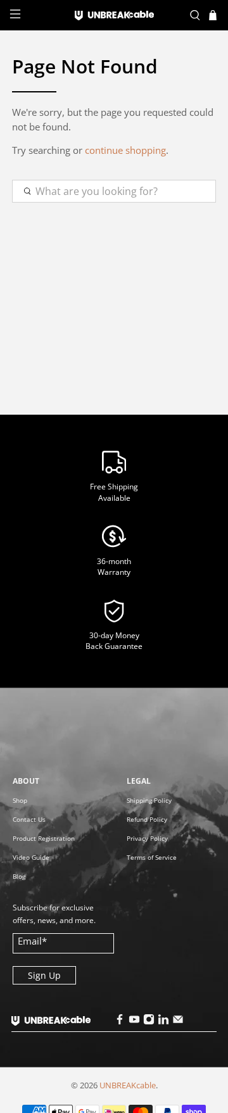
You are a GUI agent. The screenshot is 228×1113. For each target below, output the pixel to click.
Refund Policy (147, 819)
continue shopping (125, 150)
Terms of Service (152, 857)
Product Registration (44, 838)
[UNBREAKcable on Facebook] (119, 1022)
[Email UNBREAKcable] (178, 1022)
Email (32, 940)
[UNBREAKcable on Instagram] (149, 1022)
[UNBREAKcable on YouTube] (134, 1022)
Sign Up (44, 975)
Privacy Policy (147, 838)
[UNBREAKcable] (114, 15)
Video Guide (31, 857)
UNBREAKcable (127, 1085)
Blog (19, 876)
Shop (20, 800)
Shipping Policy (149, 800)
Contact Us (29, 819)
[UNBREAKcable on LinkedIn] (163, 1022)
